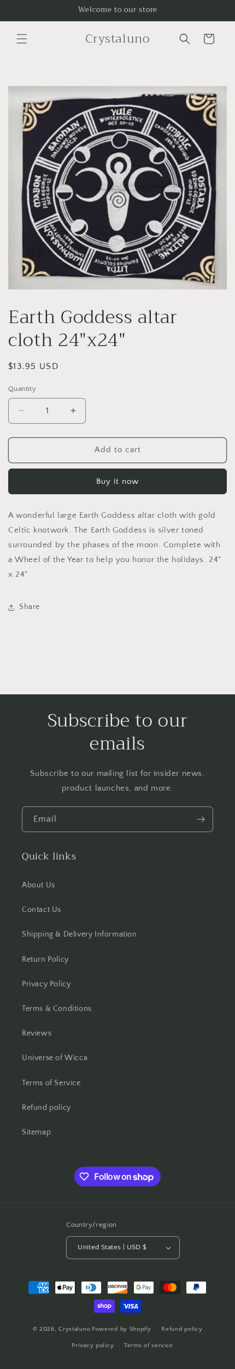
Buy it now (117, 481)
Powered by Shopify (121, 1328)
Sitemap (36, 1132)
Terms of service (148, 1345)
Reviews (36, 1033)
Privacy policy (93, 1345)
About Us (38, 885)
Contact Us (41, 909)
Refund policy (46, 1107)
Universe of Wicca (54, 1058)
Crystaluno (74, 1328)
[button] (22, 39)
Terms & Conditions (57, 1008)
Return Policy (45, 959)
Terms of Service (51, 1083)
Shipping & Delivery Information (79, 934)
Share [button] (29, 606)
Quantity (22, 389)
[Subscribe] (201, 819)
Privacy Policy (46, 984)
